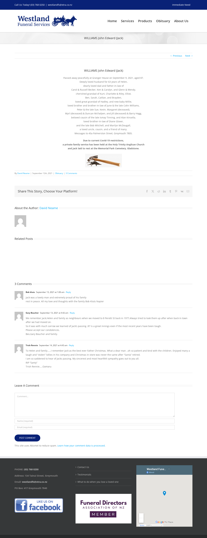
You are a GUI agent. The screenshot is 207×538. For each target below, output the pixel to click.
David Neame (23, 173)
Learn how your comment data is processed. (81, 445)
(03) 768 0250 (37, 4)
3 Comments (71, 173)
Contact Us (83, 467)
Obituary (59, 173)
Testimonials (84, 474)
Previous (177, 55)
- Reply (67, 292)
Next (187, 55)
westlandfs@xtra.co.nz (60, 4)
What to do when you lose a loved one (98, 481)
